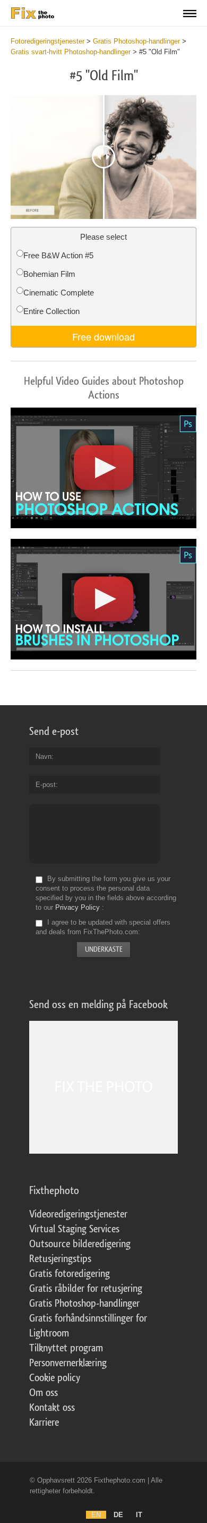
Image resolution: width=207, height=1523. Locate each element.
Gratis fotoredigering (69, 1273)
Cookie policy (54, 1378)
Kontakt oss (52, 1407)
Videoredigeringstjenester (78, 1214)
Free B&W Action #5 (58, 255)
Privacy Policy (77, 907)
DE (118, 1515)
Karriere (44, 1422)
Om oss (43, 1392)
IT (139, 1515)
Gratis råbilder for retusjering (85, 1288)
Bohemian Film (49, 273)
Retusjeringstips (60, 1259)
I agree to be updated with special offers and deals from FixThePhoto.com (103, 927)
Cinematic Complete (58, 292)
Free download (103, 336)
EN (96, 1515)
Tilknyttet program (66, 1348)
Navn (43, 756)
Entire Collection (51, 311)
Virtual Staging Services (74, 1229)
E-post (46, 785)
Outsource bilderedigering (80, 1244)
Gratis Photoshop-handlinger (84, 1303)
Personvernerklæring (68, 1363)
